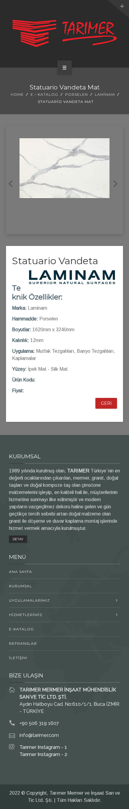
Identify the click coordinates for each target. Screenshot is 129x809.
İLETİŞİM (18, 658)
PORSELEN (76, 94)
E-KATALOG (21, 629)
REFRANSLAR (23, 643)
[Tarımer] (64, 33)
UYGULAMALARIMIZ (29, 600)
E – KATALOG (44, 94)
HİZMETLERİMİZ (25, 614)
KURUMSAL (20, 586)
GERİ (106, 403)
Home (17, 94)
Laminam (105, 94)
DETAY (18, 539)
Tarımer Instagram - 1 (43, 747)
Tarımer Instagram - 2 (43, 754)
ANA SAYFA (20, 571)
